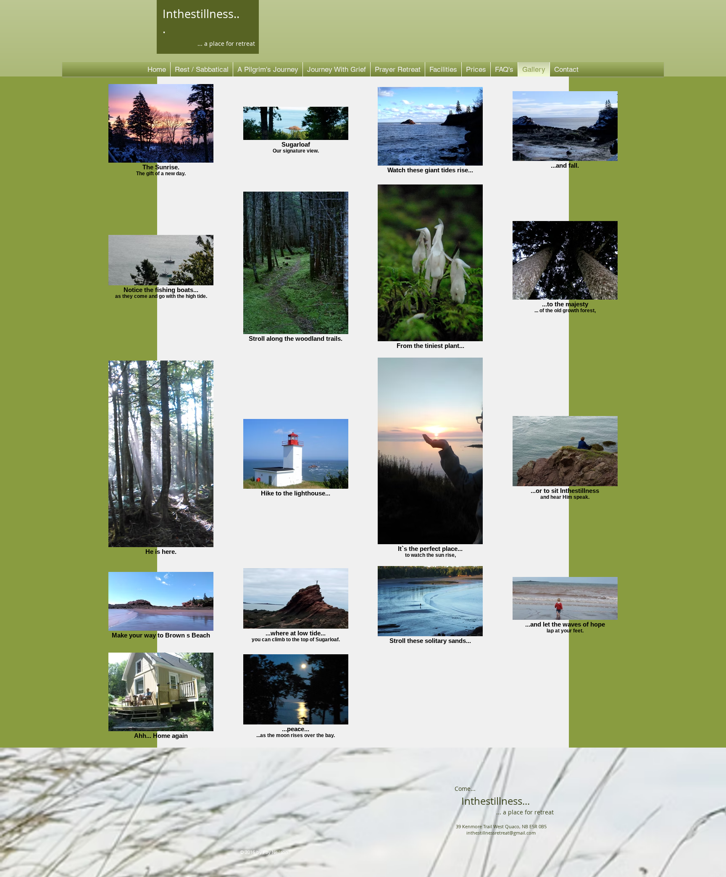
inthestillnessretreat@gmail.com (501, 833)
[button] (443, 69)
